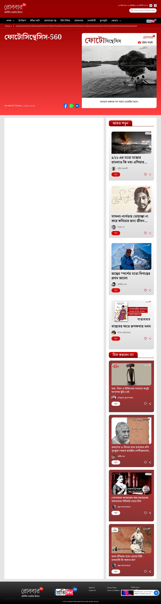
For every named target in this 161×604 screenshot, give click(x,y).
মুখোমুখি (103, 20)
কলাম (9, 20)
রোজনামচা (78, 20)
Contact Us (92, 590)
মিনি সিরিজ (65, 20)
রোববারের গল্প (50, 20)
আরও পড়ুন (120, 123)
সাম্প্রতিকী (91, 20)
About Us (92, 588)
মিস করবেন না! (123, 355)
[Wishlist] (145, 174)
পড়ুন (115, 174)
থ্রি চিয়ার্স (22, 20)
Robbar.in (8, 26)
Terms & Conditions (113, 590)
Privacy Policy (111, 588)
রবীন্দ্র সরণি (35, 20)
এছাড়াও (115, 20)
